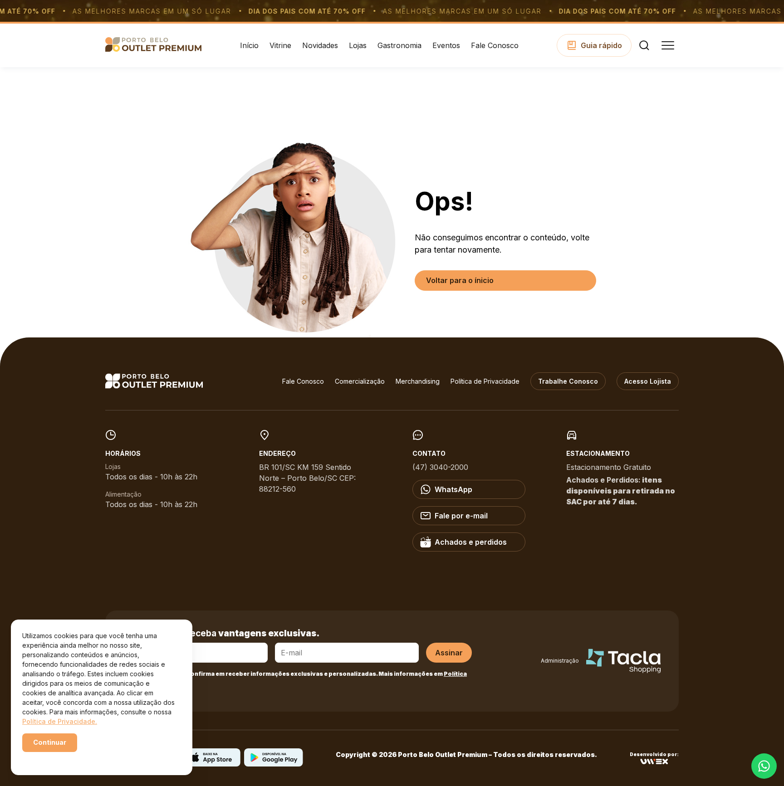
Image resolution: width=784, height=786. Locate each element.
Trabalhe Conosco (568, 381)
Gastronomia (399, 45)
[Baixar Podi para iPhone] (210, 763)
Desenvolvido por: (654, 754)
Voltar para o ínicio (460, 280)
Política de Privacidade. (59, 721)
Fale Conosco (495, 45)
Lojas (358, 45)
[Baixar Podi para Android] (273, 763)
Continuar (49, 742)
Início (249, 45)
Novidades (320, 45)
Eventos (446, 45)
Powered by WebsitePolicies (60, 758)
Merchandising (418, 381)
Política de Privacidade (485, 381)
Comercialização (360, 381)
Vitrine (280, 45)
